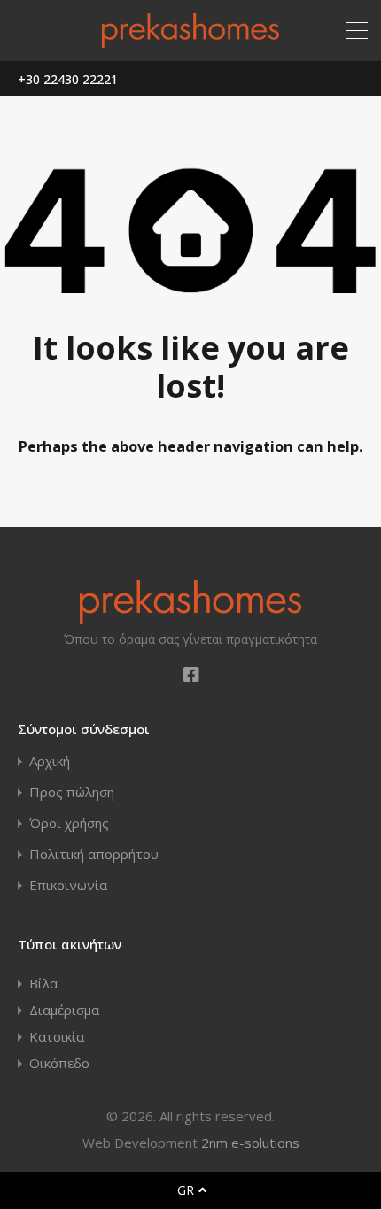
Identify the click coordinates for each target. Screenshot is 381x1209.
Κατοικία (56, 1036)
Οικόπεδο (59, 1063)
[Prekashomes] (190, 40)
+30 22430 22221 (68, 80)
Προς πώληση (71, 792)
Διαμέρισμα (64, 1010)
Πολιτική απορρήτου (94, 854)
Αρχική (49, 761)
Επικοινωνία (68, 885)
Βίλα (43, 983)
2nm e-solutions (250, 1142)
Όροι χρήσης (69, 823)
